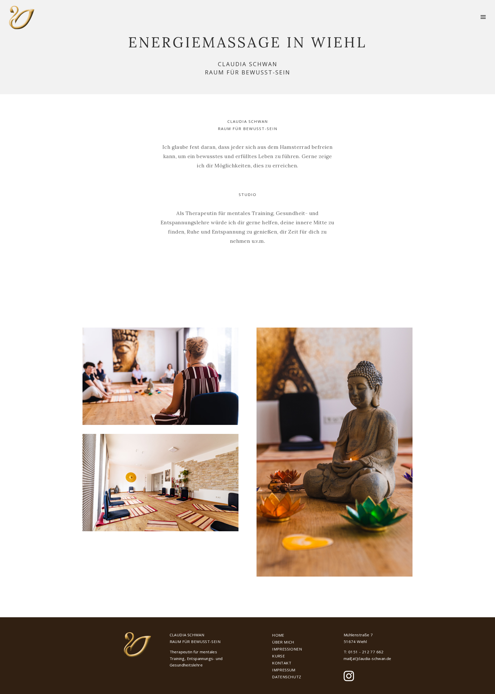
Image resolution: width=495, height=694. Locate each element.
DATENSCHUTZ (286, 676)
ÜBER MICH (283, 642)
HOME (278, 635)
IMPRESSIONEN (287, 649)
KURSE (278, 655)
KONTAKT (281, 662)
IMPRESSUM (283, 669)
